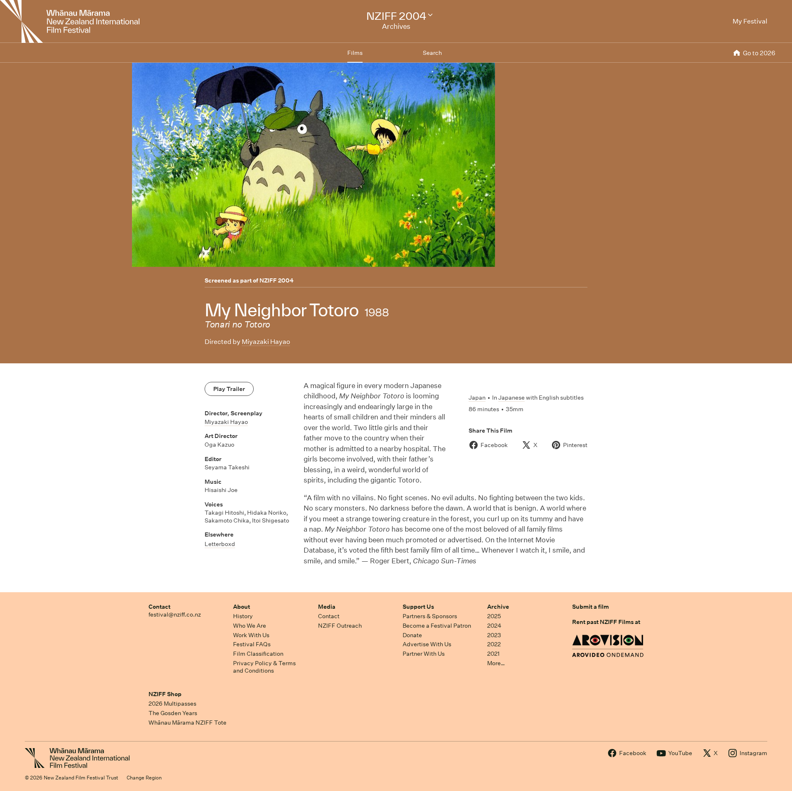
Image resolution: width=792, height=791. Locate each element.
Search (432, 52)
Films (355, 52)
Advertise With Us (427, 644)
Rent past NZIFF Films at (606, 622)
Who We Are (249, 625)
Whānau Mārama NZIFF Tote (187, 722)
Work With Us (251, 635)
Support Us (418, 606)
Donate (412, 635)
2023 (494, 635)
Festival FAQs (252, 644)
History (243, 616)
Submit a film (590, 606)
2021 (493, 653)
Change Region (144, 777)
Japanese (511, 397)
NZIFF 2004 (276, 280)
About (241, 606)
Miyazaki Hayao (266, 342)
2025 (494, 616)
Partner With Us (424, 653)
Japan (477, 397)
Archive (498, 606)
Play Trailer (229, 389)
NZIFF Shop (165, 694)
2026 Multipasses (172, 703)
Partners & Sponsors (430, 616)
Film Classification (258, 653)
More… (496, 663)
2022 (494, 644)
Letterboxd (220, 544)
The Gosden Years (172, 713)
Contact (159, 606)
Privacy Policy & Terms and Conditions (264, 667)
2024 (494, 625)
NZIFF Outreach (340, 625)
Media (326, 606)
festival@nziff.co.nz (174, 614)
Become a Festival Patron (437, 625)
